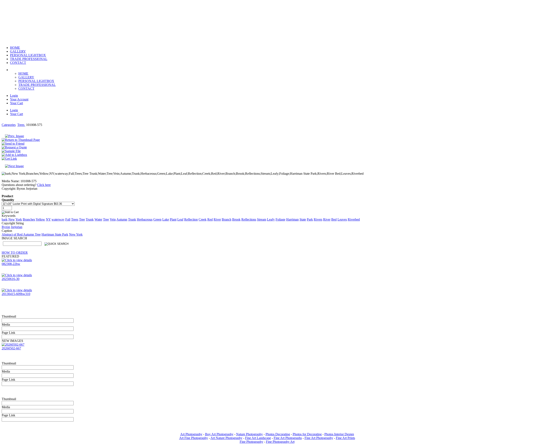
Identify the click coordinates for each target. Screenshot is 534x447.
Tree (82, 219)
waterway (58, 219)
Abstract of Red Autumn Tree (21, 234)
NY (48, 219)
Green (157, 219)
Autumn (121, 219)
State (303, 219)
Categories (9, 125)
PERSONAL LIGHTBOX (36, 81)
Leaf (180, 219)
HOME (23, 73)
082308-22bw (11, 264)
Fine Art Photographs (288, 438)
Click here (44, 185)
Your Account (19, 99)
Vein (113, 219)
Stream (261, 219)
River (217, 219)
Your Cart (16, 103)
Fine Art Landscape (258, 438)
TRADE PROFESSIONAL (37, 85)
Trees (21, 125)
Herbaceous (144, 219)
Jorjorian (16, 227)
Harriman (292, 219)
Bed (334, 219)
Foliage (280, 219)
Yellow (40, 219)
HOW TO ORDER (15, 252)
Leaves (342, 219)
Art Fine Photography (193, 438)
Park (310, 219)
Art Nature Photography (226, 438)
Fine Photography (251, 441)
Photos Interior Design (339, 434)
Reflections (248, 219)
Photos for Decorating (307, 434)
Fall (67, 219)
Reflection (191, 219)
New (11, 219)
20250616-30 (10, 279)
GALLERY (26, 77)
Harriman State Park (55, 234)
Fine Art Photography (319, 438)
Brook (236, 219)
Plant (173, 219)
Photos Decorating (278, 434)
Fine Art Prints (345, 438)
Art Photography (191, 434)
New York (76, 234)
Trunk (90, 219)
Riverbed (354, 219)
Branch (226, 219)
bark (5, 219)
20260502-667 (11, 348)
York (18, 219)
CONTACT (26, 88)
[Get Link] (9, 158)
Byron (6, 227)
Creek (203, 219)
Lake (165, 219)
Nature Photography (249, 434)
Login (14, 95)
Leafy (271, 219)
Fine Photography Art (280, 441)
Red (210, 219)
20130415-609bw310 (16, 294)
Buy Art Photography (219, 434)
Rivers (318, 219)
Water (98, 219)
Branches (29, 219)
